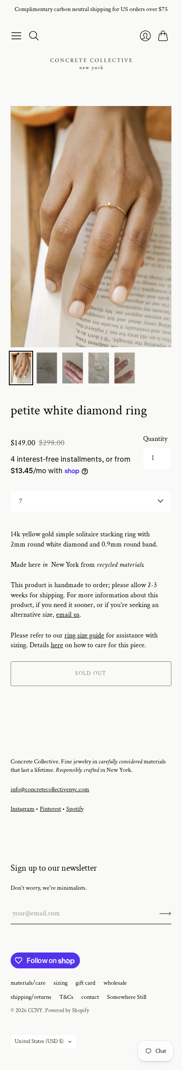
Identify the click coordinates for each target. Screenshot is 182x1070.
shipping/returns (31, 997)
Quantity (155, 439)
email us (68, 614)
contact (90, 997)
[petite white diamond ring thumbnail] (21, 368)
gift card (85, 983)
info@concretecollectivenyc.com (50, 789)
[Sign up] (165, 913)
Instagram (22, 809)
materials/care (28, 983)
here (57, 645)
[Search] (34, 35)
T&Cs (66, 997)
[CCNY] (91, 64)
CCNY (35, 1010)
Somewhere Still (126, 997)
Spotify (74, 809)
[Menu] (16, 36)
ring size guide (84, 635)
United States (39, 1041)
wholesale (115, 983)
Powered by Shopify (67, 1010)
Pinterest (50, 809)
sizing (60, 983)
